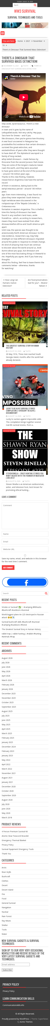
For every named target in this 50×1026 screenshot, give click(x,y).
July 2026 (5, 662)
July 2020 (5, 804)
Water (4, 934)
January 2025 (7, 742)
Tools (4, 929)
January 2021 (7, 782)
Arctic (4, 867)
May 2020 (6, 813)
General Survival (9, 303)
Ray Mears (6, 920)
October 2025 (8, 702)
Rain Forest (7, 916)
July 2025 (5, 715)
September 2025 (9, 707)
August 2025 (7, 711)
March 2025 (7, 733)
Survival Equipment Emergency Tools (18, 849)
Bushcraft (6, 876)
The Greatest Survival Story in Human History (22, 346)
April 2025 (6, 729)
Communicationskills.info (13, 1005)
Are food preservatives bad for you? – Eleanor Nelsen (37, 283)
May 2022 (6, 760)
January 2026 (7, 689)
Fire (3, 894)
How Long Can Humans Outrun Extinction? (10, 283)
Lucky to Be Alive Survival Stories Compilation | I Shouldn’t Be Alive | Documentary (20, 410)
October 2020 (8, 791)
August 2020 (7, 800)
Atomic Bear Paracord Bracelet (15, 836)
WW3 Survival (25, 11)
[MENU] (3, 33)
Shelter (5, 925)
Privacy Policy (7, 844)
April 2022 (6, 764)
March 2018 (7, 817)
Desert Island (7, 889)
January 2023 (7, 755)
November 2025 (9, 698)
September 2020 (9, 795)
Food (4, 898)
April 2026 (6, 676)
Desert (5, 885)
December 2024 (9, 746)
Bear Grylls (6, 872)
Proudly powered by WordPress (15, 1019)
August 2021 (7, 777)
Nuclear (5, 912)
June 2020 (6, 808)
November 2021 (9, 773)
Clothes (5, 881)
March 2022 (7, 769)
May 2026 (6, 671)
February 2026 (8, 684)
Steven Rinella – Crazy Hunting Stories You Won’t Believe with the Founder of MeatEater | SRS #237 (25, 475)
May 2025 (6, 724)
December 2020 (9, 786)
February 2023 (8, 751)
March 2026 (7, 680)
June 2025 (6, 720)
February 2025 (8, 738)
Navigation (6, 907)
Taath (25, 66)
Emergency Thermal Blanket (14, 840)
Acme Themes (26, 1021)
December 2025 (9, 693)
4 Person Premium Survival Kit (15, 831)
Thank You (6, 853)
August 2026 (7, 658)
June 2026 (6, 667)
